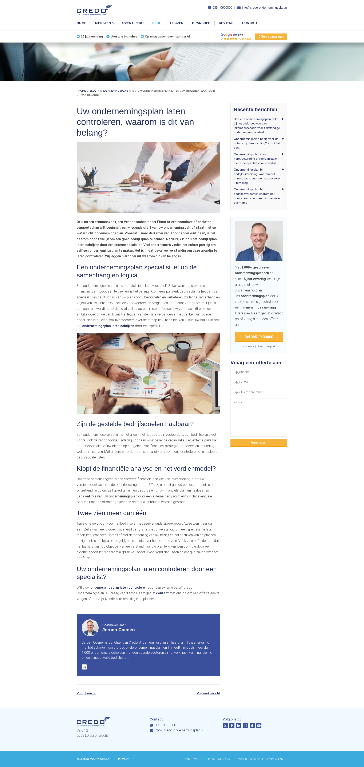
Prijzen (176, 23)
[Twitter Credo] (225, 726)
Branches (201, 23)
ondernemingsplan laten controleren (118, 587)
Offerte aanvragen (271, 36)
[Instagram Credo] (245, 726)
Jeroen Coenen (118, 629)
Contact (249, 23)
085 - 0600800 (222, 7)
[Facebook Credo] (231, 726)
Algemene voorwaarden (93, 759)
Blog (157, 23)
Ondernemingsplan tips (117, 90)
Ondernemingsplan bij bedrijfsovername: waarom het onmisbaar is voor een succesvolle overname (257, 196)
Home (81, 23)
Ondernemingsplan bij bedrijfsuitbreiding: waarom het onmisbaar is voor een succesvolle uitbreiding (257, 176)
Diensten (103, 23)
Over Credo (133, 23)
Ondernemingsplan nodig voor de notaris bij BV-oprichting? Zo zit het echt (257, 143)
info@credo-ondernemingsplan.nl (264, 7)
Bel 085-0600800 (259, 337)
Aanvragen (259, 442)
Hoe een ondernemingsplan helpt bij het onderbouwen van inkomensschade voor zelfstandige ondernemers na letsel (257, 125)
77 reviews (245, 38)
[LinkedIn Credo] (238, 726)
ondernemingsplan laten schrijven (108, 326)
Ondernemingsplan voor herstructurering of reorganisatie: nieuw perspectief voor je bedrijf (256, 158)
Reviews (226, 23)
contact (162, 593)
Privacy (123, 759)
